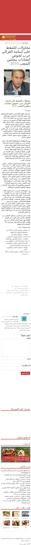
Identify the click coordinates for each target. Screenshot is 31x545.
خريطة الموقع (20, 538)
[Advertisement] (15, 18)
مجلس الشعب (8, 292)
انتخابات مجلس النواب (22, 288)
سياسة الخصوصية (5, 538)
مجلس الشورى (24, 295)
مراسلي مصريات (24, 540)
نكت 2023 (25, 518)
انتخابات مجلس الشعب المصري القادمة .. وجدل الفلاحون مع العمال (17, 238)
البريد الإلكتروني (25, 365)
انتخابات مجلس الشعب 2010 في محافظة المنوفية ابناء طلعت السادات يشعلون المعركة (17, 232)
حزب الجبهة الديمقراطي (18, 292)
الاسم (28, 359)
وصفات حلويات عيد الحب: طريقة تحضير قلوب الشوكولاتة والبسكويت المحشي (17, 497)
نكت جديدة (6, 518)
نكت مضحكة (16, 527)
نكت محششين (6, 527)
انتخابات (16, 290)
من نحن (13, 538)
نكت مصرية (16, 518)
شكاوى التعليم (23, 437)
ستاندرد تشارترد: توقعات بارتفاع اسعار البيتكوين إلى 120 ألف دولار (18, 480)
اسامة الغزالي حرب (23, 290)
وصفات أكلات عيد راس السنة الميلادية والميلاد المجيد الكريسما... (17, 459)
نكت (25, 527)
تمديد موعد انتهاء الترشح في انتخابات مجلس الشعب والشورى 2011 (17, 247)
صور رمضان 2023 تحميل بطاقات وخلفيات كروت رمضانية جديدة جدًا (16, 493)
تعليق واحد (16, 286)
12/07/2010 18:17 (7, 316)
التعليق (28, 338)
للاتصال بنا (27, 538)
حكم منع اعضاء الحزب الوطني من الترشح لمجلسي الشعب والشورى (17, 242)
